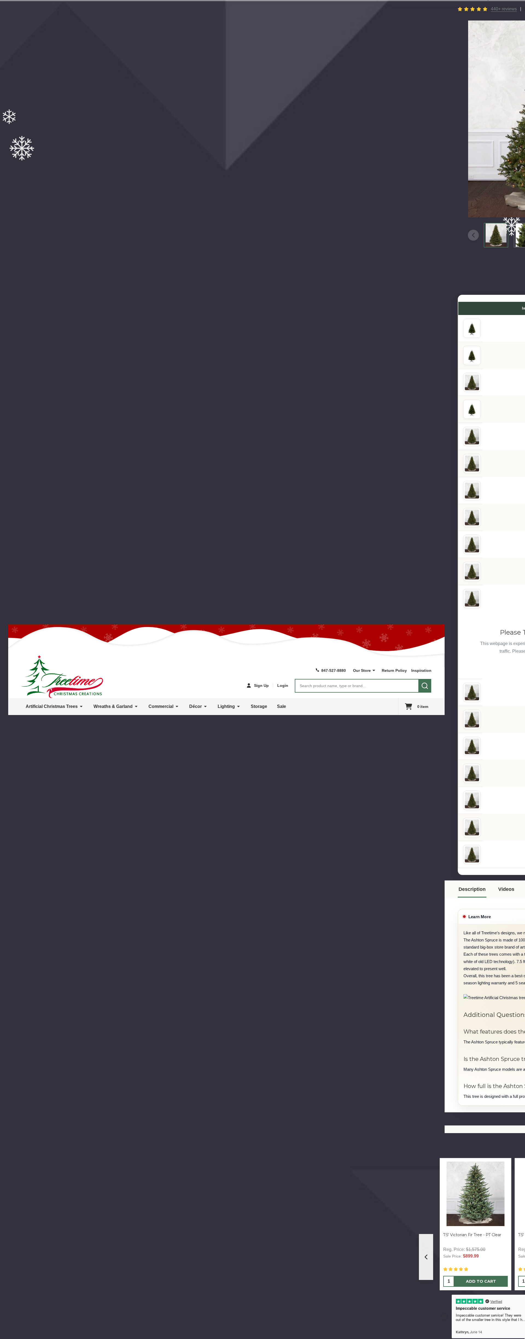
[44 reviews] (473, 8)
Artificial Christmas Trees (52, 706)
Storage (259, 706)
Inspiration (421, 670)
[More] (373, 670)
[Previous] (426, 1257)
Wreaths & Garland (113, 706)
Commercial (160, 706)
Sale (281, 706)
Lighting (226, 706)
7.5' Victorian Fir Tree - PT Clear (472, 1234)
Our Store (362, 670)
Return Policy (394, 670)
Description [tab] (472, 889)
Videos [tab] (506, 889)
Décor (195, 706)
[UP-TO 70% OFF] (471, 490)
